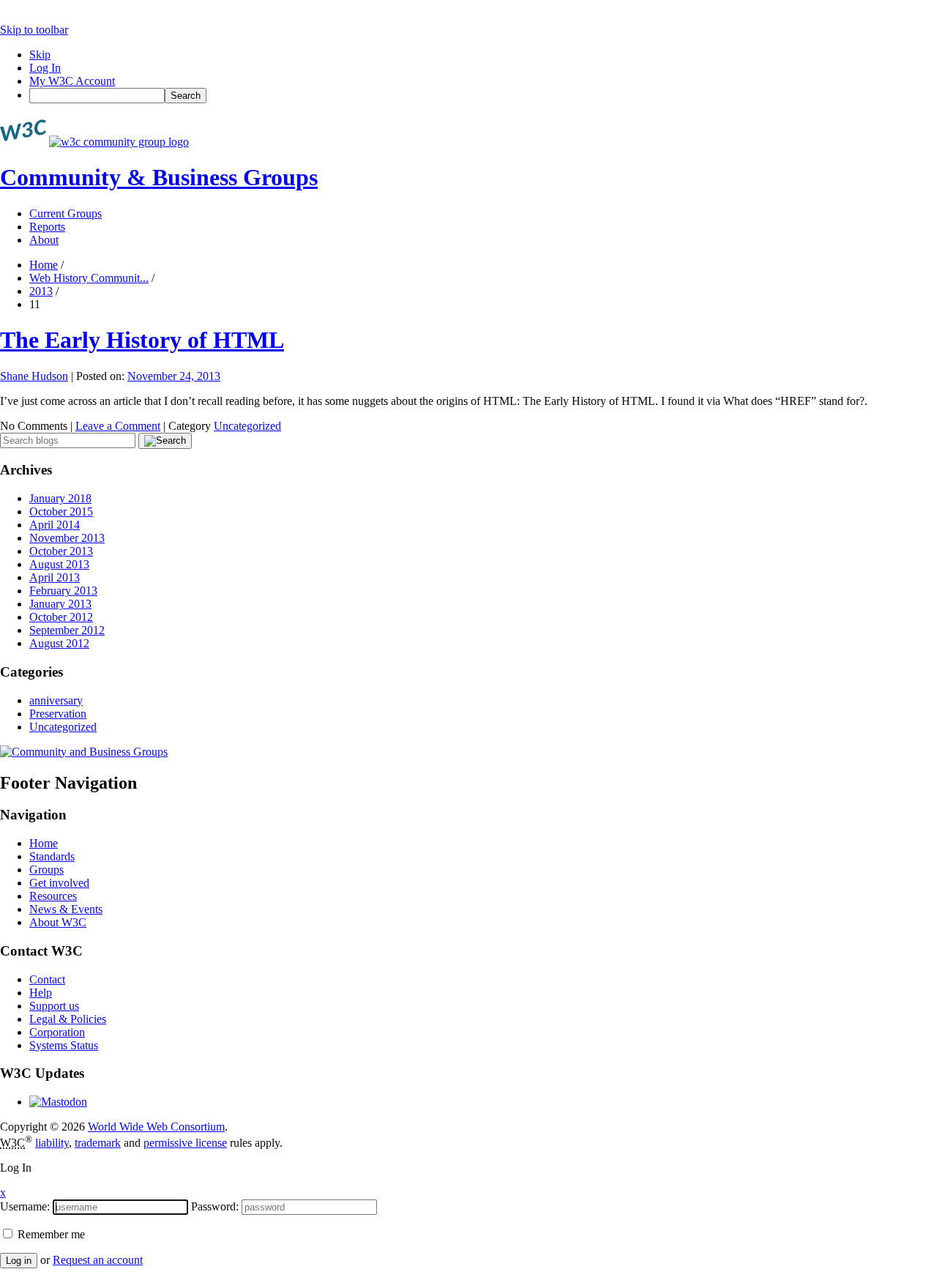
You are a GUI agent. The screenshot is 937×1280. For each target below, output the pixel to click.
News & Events (65, 909)
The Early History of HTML (142, 340)
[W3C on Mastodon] (58, 1101)
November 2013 (67, 538)
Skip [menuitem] (40, 54)
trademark (98, 1142)
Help (40, 992)
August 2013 (59, 564)
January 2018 (60, 498)
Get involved (59, 883)
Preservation (57, 713)
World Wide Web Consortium (156, 1126)
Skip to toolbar (34, 29)
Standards (52, 856)
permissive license (185, 1142)
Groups (46, 869)
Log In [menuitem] (45, 68)
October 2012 (61, 617)
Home (43, 264)
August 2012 (59, 643)
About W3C (57, 922)
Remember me (50, 1234)
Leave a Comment (117, 426)
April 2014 (54, 524)
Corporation (57, 1032)
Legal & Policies (67, 1019)
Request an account (98, 1260)
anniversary (56, 700)
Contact (47, 979)
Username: (25, 1206)
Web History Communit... (89, 278)
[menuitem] (483, 95)
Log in (18, 1260)
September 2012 (67, 630)
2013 (41, 291)
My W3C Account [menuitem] (72, 81)
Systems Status (63, 1045)
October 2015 (61, 511)
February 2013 (63, 590)
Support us (54, 1006)
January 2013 (60, 604)
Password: (215, 1206)
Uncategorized (247, 426)
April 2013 (54, 577)
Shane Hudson (34, 376)
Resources (53, 896)
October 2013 (61, 551)
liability (52, 1142)
